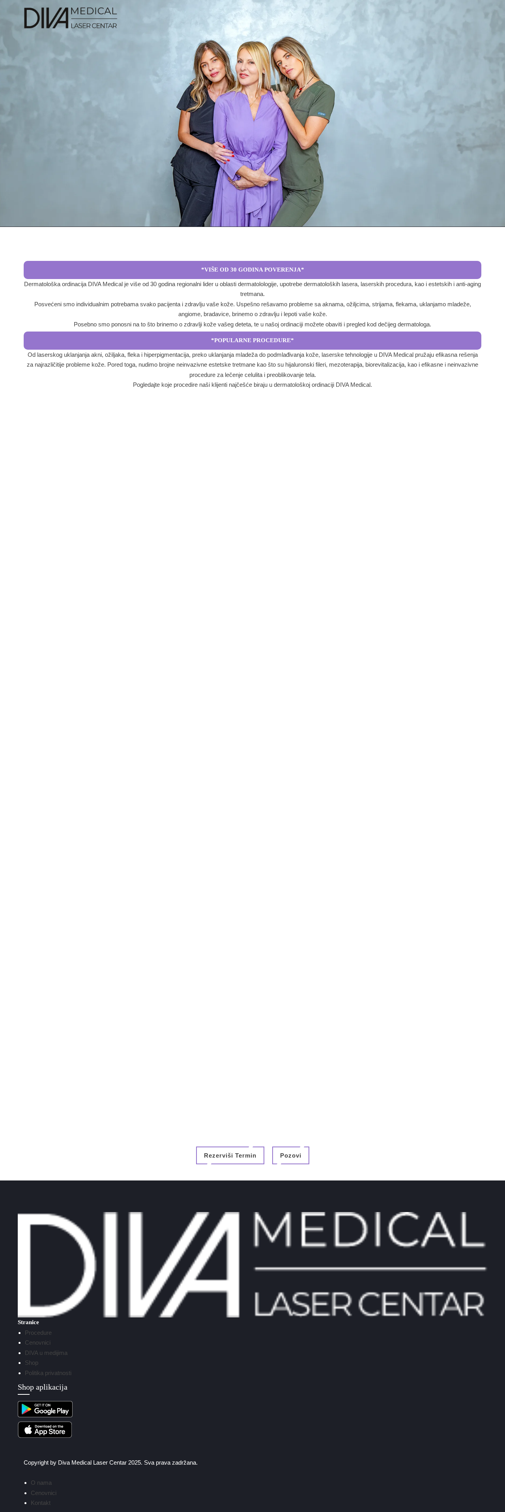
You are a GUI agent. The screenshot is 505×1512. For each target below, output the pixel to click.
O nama (41, 1482)
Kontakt (40, 1502)
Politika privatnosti (48, 1373)
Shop (31, 1362)
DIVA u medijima (46, 1352)
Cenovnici (37, 1342)
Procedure (38, 1332)
